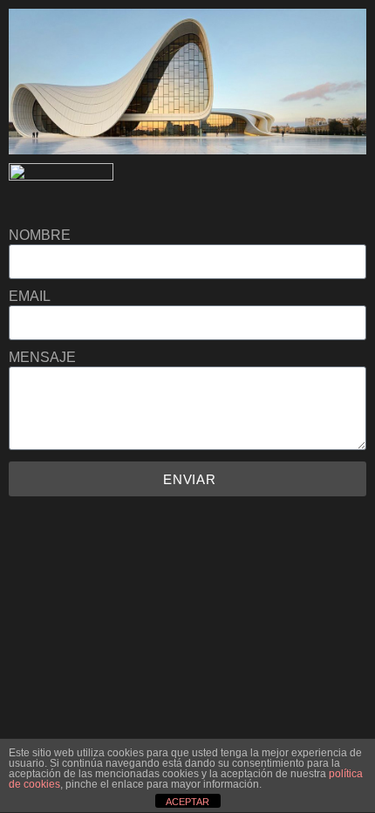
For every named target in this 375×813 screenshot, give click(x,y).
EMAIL (30, 297)
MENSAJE (42, 358)
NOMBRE (40, 236)
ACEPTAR (187, 801)
